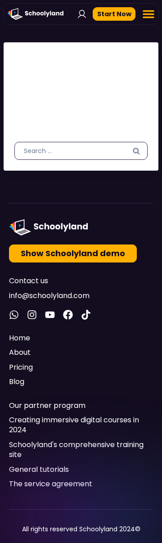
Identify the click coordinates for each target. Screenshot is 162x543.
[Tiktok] (86, 315)
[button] (148, 14)
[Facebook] (68, 315)
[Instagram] (32, 315)
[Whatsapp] (14, 315)
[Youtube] (50, 315)
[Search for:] (81, 150)
